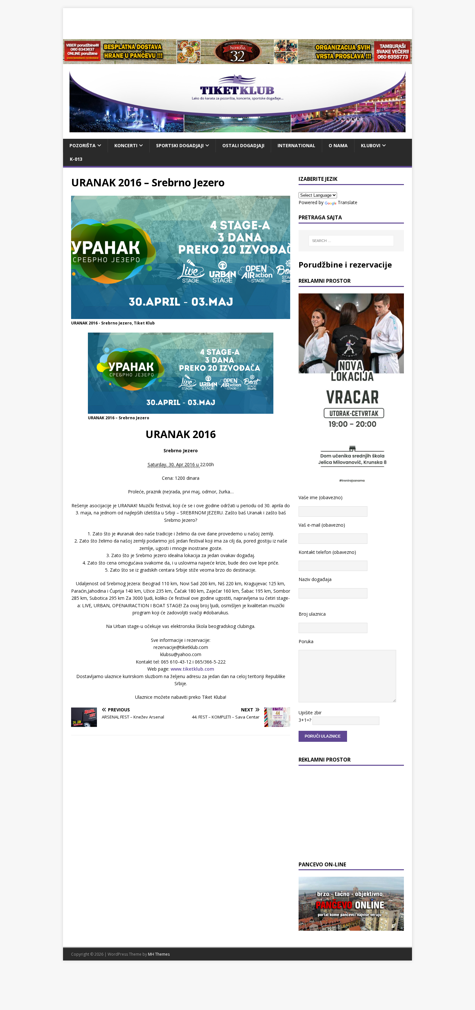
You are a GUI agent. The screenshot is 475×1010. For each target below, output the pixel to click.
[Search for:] (351, 240)
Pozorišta (82, 145)
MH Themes (159, 954)
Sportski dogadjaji (180, 145)
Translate (347, 202)
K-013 (76, 159)
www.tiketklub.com (192, 669)
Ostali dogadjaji (243, 145)
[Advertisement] (237, 22)
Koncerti (125, 145)
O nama (338, 145)
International (296, 145)
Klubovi (370, 145)
